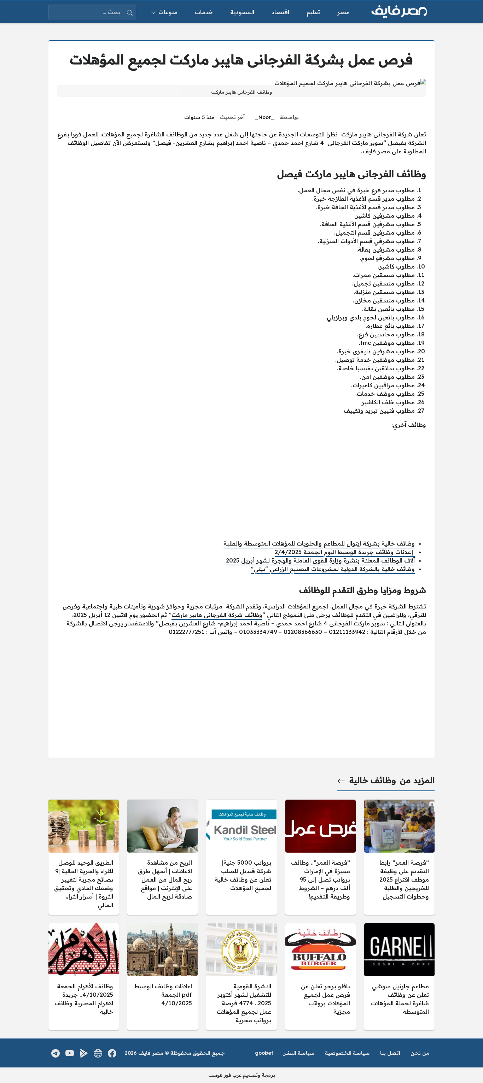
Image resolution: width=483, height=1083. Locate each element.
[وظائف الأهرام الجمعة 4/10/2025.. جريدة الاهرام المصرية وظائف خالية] (83, 976)
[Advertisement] (241, 484)
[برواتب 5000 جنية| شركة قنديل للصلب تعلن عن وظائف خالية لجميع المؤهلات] (241, 857)
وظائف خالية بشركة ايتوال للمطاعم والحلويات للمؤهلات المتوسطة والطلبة (319, 543)
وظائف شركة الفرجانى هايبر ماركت (216, 614)
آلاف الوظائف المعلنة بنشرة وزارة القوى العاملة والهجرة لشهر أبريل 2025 (320, 560)
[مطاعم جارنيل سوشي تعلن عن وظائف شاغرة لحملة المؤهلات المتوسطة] (399, 976)
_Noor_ (265, 117)
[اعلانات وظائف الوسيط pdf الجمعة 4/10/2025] (162, 976)
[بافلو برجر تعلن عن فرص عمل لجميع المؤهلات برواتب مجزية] (320, 976)
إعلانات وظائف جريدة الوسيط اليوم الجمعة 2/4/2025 (345, 551)
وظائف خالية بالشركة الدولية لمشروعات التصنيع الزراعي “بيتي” (333, 568)
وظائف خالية (372, 780)
